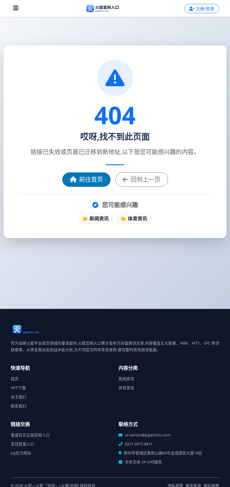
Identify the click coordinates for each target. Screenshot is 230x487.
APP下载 (18, 387)
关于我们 (18, 397)
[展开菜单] (16, 8)
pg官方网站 (21, 453)
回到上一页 (146, 179)
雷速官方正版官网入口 (30, 435)
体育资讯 (137, 218)
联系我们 (18, 406)
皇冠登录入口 (22, 444)
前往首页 (91, 179)
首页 (15, 378)
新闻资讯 (98, 218)
